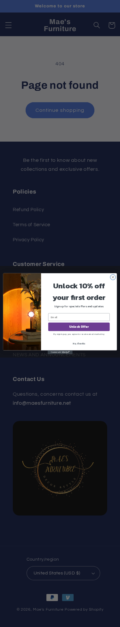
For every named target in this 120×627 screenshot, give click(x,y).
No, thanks (79, 343)
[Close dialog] (113, 277)
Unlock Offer (79, 326)
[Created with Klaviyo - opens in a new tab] (59, 352)
